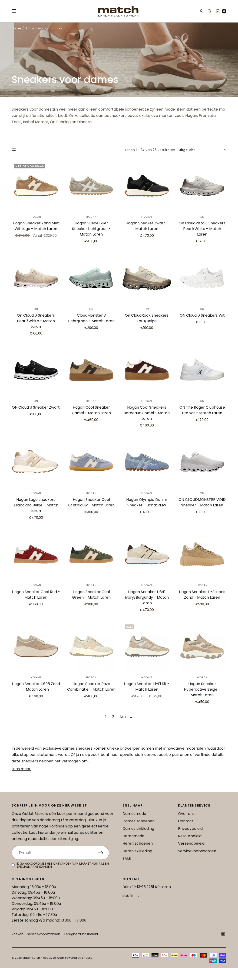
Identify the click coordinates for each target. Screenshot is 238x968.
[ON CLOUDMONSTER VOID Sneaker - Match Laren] (202, 462)
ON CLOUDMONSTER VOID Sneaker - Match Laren (202, 502)
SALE (126, 858)
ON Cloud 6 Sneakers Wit (202, 315)
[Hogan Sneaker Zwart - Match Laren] (146, 185)
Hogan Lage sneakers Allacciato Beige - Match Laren (35, 505)
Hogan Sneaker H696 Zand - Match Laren (36, 686)
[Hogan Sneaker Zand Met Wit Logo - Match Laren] (36, 185)
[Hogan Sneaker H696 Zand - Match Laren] (36, 646)
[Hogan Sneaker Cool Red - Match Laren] (36, 554)
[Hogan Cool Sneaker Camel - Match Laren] (91, 370)
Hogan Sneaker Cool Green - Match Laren (91, 594)
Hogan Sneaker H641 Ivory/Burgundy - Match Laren (147, 597)
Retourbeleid (190, 836)
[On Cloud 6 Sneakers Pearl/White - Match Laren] (36, 277)
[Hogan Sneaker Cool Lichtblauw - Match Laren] (91, 462)
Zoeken (17, 934)
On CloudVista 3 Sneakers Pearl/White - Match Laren (202, 228)
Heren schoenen (137, 843)
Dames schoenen (138, 821)
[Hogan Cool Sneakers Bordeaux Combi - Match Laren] (146, 370)
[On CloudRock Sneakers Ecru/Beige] (146, 277)
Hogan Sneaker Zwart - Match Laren (147, 225)
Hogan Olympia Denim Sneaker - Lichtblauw (146, 502)
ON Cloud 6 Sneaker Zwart (36, 407)
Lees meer (21, 768)
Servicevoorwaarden (197, 851)
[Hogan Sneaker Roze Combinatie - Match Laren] (91, 646)
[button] (130, 895)
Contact (185, 821)
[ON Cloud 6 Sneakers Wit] (202, 277)
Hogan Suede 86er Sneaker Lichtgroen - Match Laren (91, 228)
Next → (126, 716)
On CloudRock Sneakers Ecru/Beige (147, 318)
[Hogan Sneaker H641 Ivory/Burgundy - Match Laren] (146, 554)
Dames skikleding (138, 828)
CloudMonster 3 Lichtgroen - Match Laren (91, 318)
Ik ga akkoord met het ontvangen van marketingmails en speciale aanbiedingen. (63, 865)
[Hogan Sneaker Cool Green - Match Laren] (91, 554)
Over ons (186, 813)
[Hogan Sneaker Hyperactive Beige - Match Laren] (202, 646)
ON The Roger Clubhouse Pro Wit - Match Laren (202, 410)
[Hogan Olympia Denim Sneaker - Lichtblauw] (146, 462)
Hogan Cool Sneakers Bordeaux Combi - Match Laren (147, 413)
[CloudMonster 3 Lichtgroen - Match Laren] (91, 277)
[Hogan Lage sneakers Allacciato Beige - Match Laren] (36, 462)
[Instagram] (223, 934)
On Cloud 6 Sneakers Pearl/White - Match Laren (36, 321)
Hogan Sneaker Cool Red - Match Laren (36, 594)
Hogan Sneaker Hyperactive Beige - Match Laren (202, 689)
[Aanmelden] (103, 853)
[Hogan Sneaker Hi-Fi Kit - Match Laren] (146, 646)
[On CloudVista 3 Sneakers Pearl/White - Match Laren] (202, 185)
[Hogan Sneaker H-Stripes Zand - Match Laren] (202, 554)
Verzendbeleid (191, 843)
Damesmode (134, 813)
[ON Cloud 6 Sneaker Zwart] (36, 370)
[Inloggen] (201, 11)
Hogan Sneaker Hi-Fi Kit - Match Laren (146, 686)
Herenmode (133, 836)
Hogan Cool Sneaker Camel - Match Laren (91, 410)
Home (16, 28)
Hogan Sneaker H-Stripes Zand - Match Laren (202, 594)
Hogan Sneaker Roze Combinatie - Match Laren (91, 686)
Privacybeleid (190, 828)
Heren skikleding (137, 851)
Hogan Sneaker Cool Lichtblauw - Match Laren (91, 502)
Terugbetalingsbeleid (81, 934)
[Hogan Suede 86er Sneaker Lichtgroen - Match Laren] (91, 185)
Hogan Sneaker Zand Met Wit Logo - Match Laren (36, 225)
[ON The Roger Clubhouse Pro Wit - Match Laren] (202, 370)
